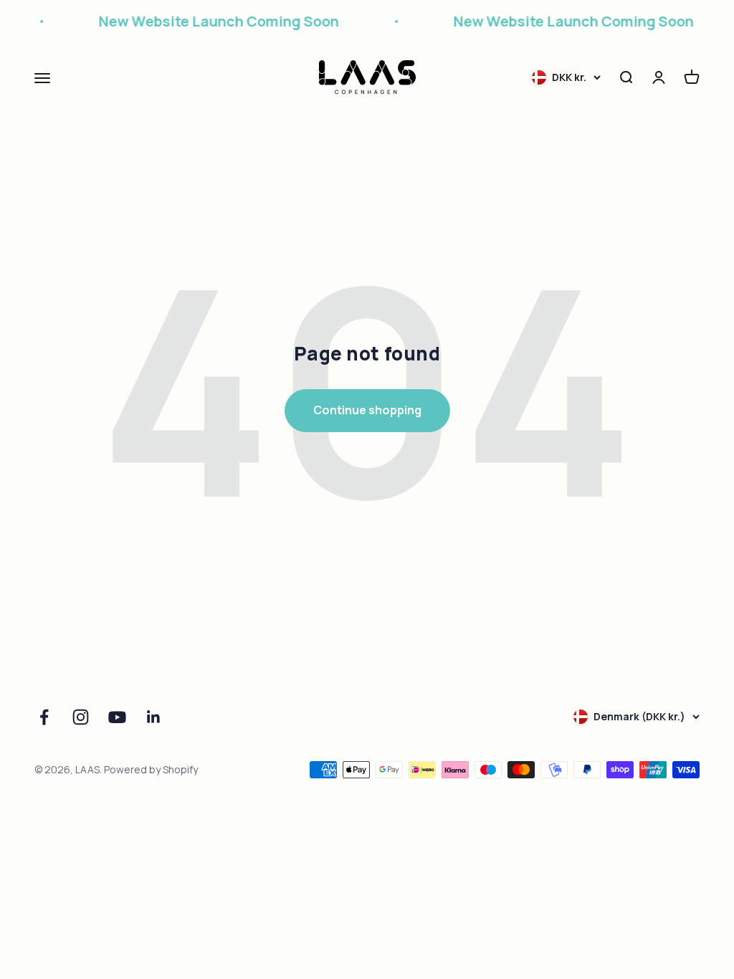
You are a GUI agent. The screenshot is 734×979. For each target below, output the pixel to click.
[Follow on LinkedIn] (153, 717)
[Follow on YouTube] (117, 717)
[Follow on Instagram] (80, 717)
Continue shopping (367, 410)
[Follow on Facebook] (44, 717)
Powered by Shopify (151, 769)
